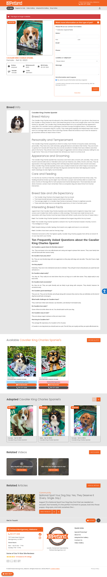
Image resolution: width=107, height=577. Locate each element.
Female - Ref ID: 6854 (78, 438)
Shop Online (53, 8)
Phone (58, 50)
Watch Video (22, 470)
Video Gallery (30, 8)
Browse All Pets (93, 340)
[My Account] (99, 8)
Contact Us (78, 540)
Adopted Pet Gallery (42, 8)
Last (79, 39)
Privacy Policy (95, 569)
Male (10, 378)
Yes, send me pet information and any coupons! (72, 80)
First (57, 39)
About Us (77, 535)
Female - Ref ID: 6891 (15, 438)
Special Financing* (80, 532)
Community (45, 492)
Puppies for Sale (20, 8)
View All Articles (93, 485)
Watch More (94, 452)
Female (43, 378)
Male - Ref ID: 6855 (46, 438)
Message (59, 65)
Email (58, 43)
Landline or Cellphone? (63, 58)
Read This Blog (45, 512)
